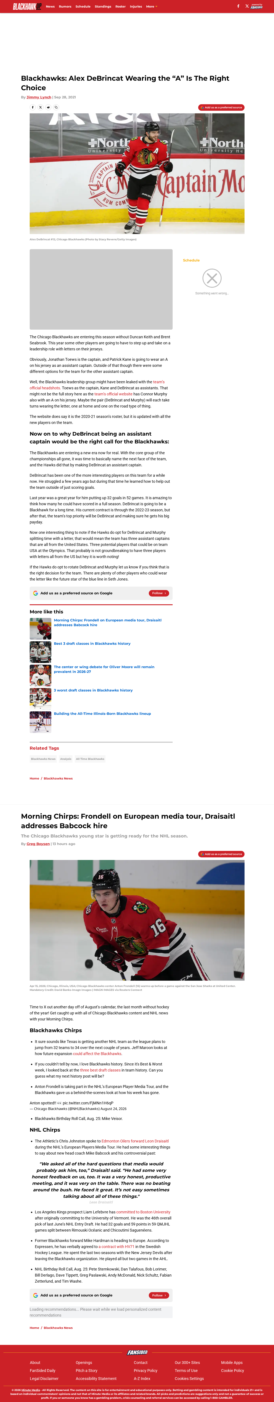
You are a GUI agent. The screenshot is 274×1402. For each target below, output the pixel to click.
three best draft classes (100, 1070)
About (35, 1362)
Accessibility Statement (96, 1378)
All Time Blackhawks (90, 758)
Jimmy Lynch (39, 97)
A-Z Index (142, 1378)
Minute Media (30, 1390)
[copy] (56, 107)
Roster (120, 6)
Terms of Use (186, 1370)
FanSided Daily (42, 1370)
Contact (141, 1362)
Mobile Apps (232, 1362)
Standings (103, 6)
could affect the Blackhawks (97, 1053)
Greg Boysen (38, 844)
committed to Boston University (143, 1212)
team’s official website (113, 394)
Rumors (65, 6)
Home (34, 778)
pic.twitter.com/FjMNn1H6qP (88, 1103)
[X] (247, 6)
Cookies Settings (189, 1378)
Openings (84, 1362)
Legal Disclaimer (44, 1378)
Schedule (83, 6)
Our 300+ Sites (187, 1362)
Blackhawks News (43, 758)
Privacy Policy (145, 1370)
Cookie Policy (232, 1370)
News (50, 6)
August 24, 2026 (113, 1108)
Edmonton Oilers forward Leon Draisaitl (135, 1141)
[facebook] (238, 6)
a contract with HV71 (117, 1246)
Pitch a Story (86, 1370)
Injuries (136, 6)
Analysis (65, 758)
